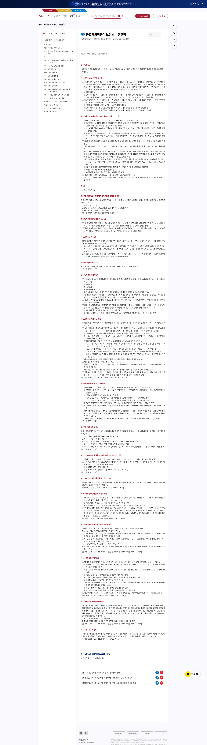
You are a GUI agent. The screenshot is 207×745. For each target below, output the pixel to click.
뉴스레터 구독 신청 (119, 733)
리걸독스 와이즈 (79, 10)
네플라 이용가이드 (133, 733)
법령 (71, 16)
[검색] (119, 16)
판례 (65, 16)
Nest (78, 16)
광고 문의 (147, 733)
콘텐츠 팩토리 (65, 10)
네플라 (50, 10)
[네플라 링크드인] (86, 733)
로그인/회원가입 (160, 16)
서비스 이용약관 (82, 742)
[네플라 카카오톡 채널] (81, 733)
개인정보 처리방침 (90, 742)
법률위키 (57, 16)
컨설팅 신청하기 (143, 16)
